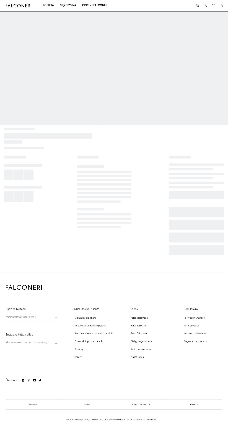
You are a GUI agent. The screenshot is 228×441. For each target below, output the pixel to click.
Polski (195, 405)
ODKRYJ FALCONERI (95, 5)
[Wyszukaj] (198, 6)
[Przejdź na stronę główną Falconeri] (18, 5)
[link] (90, 326)
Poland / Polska (141, 405)
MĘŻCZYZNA (68, 5)
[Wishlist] (213, 6)
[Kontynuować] (56, 318)
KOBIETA (48, 5)
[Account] (205, 6)
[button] (85, 318)
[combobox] (33, 343)
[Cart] (221, 6)
